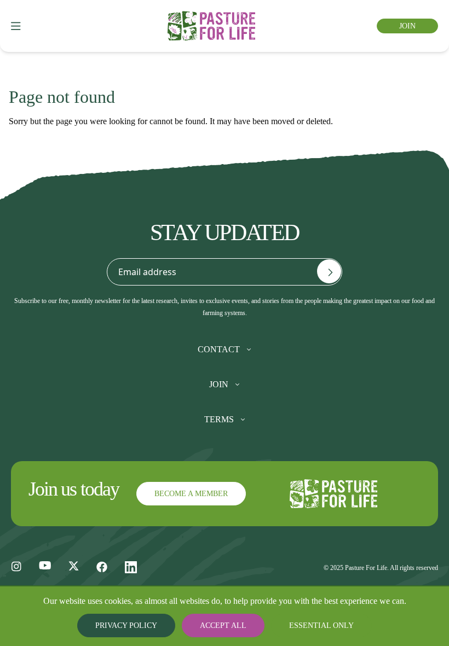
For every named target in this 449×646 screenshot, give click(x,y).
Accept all (224, 625)
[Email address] (329, 271)
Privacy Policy (137, 625)
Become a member (188, 493)
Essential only (312, 625)
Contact (218, 349)
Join (408, 26)
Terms (219, 419)
